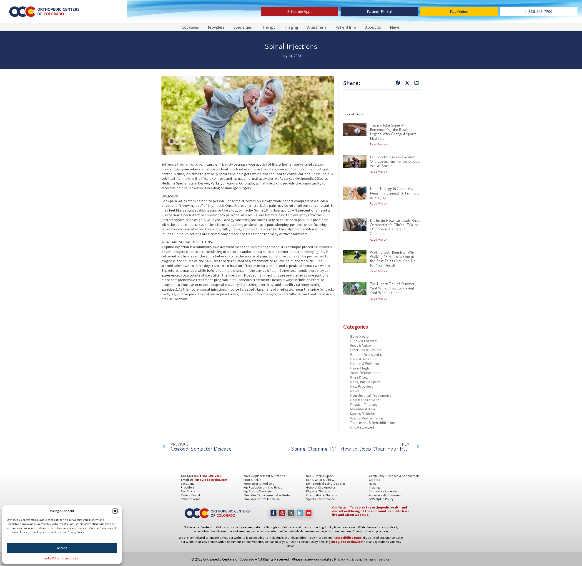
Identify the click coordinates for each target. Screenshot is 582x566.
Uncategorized (362, 427)
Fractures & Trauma (365, 350)
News (395, 27)
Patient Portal (190, 495)
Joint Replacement (365, 372)
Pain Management (364, 400)
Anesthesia (316, 27)
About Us (373, 27)
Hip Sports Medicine (257, 491)
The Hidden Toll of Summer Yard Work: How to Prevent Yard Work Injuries (392, 288)
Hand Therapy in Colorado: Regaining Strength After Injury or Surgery (394, 193)
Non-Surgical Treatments (370, 395)
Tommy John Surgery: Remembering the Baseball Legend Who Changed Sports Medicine (393, 131)
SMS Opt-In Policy (381, 499)
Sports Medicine (363, 413)
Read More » (379, 144)
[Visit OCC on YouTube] (308, 513)
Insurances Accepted (384, 491)
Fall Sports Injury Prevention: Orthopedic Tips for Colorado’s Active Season (395, 161)
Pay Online (188, 491)
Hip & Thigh (359, 368)
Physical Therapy (363, 404)
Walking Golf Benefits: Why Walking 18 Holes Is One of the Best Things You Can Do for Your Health (393, 258)
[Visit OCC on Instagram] (282, 513)
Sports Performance (366, 418)
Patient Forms (191, 499)
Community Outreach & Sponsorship (394, 476)
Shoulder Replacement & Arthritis (266, 495)
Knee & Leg (359, 377)
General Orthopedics (366, 354)
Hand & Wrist (360, 359)
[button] (115, 511)
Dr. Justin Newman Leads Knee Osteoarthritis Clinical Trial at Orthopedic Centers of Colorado (395, 227)
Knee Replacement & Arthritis (264, 476)
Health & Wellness (364, 363)
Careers (374, 480)
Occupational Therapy (321, 495)
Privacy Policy (70, 558)
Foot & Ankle (360, 345)
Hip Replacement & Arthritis (262, 487)
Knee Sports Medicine (258, 483)
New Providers (361, 386)
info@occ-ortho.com (211, 480)
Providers (216, 27)
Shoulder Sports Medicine (261, 499)
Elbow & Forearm (364, 341)
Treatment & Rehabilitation (372, 422)
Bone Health (360, 336)
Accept (62, 548)
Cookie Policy (51, 558)
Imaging (291, 27)
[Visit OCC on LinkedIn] (299, 513)
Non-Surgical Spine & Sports (326, 483)
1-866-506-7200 (210, 476)
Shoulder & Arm (362, 409)
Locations (190, 27)
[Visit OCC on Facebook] (273, 513)
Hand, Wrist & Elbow (320, 480)
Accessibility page (348, 538)
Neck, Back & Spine (365, 381)
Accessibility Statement (386, 495)
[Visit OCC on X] (291, 513)
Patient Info (346, 27)
